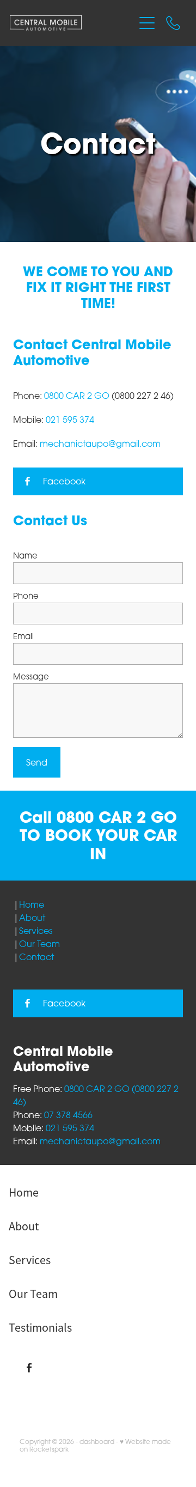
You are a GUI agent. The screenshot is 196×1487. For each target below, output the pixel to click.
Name (25, 555)
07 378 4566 (68, 1114)
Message (31, 676)
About (32, 917)
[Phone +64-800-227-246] (173, 23)
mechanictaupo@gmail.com (100, 443)
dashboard (96, 1441)
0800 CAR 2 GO (76, 395)
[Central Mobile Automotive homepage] (72, 23)
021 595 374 (70, 419)
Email (23, 636)
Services (35, 930)
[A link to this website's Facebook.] (29, 1367)
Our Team (39, 943)
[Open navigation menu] (147, 23)
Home (31, 904)
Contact (36, 956)
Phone (26, 596)
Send (36, 762)
